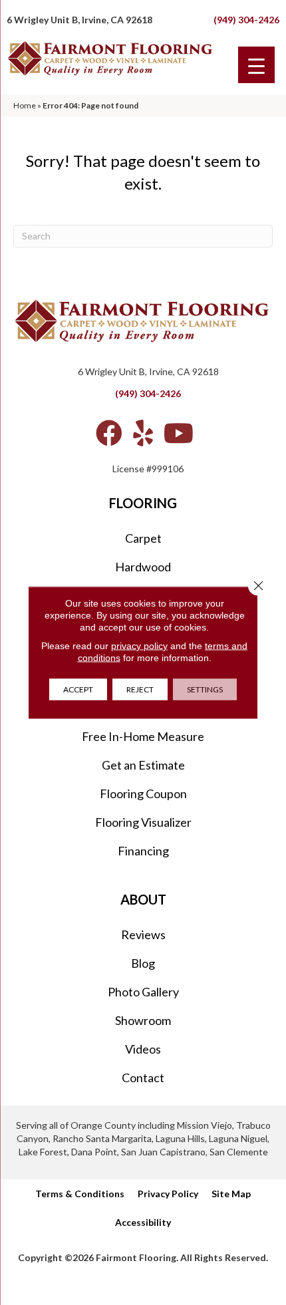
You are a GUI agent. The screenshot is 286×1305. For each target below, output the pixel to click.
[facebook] (109, 433)
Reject (140, 689)
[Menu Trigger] (256, 65)
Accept (78, 689)
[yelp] (143, 433)
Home (24, 105)
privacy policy (139, 646)
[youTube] (179, 433)
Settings (205, 689)
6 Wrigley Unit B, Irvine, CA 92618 (79, 19)
